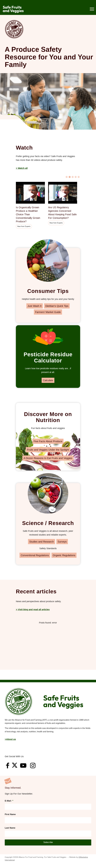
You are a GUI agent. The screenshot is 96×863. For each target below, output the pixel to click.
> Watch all (22, 168)
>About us (10, 739)
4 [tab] (76, 177)
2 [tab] (70, 177)
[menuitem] (90, 9)
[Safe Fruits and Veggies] (14, 9)
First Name (10, 814)
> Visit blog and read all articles (33, 609)
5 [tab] (79, 177)
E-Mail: (9, 801)
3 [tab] (73, 177)
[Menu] (90, 9)
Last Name (10, 828)
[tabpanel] (32, 205)
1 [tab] (67, 177)
